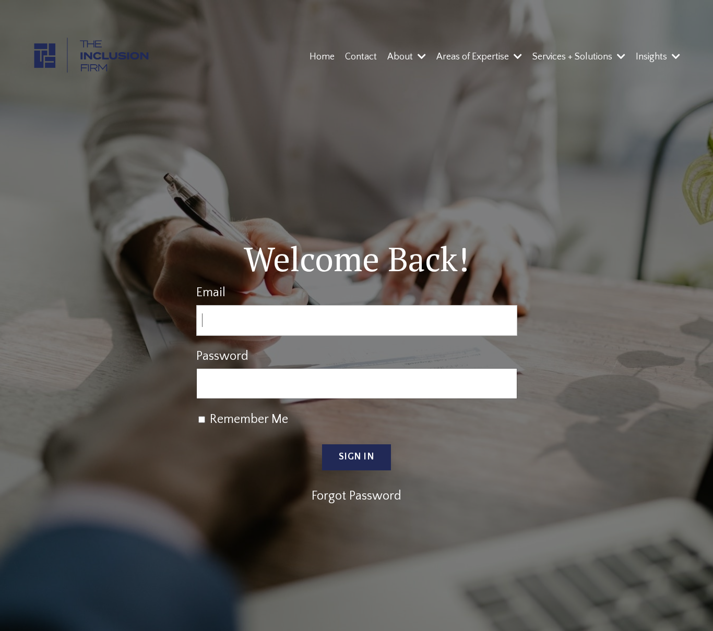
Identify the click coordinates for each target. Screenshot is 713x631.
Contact (361, 57)
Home (322, 57)
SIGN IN (356, 457)
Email (210, 292)
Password (222, 356)
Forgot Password (356, 496)
